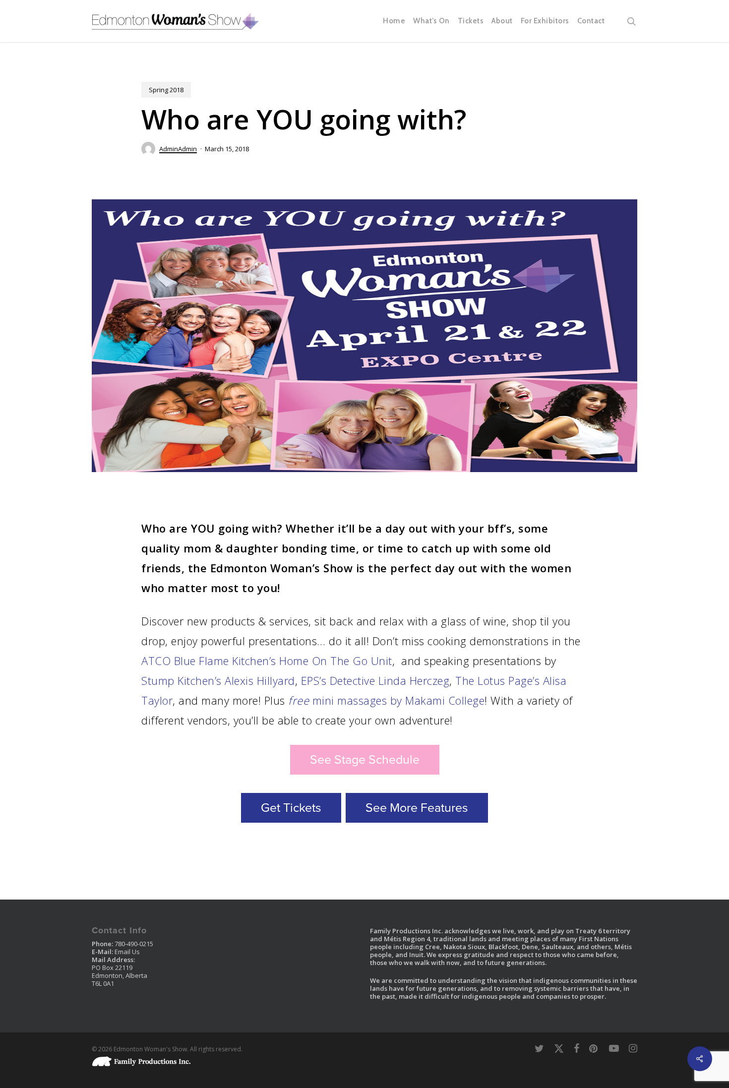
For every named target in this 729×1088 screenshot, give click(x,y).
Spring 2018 (166, 89)
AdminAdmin (178, 148)
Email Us (127, 951)
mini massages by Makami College (386, 700)
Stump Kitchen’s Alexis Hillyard (218, 680)
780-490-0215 (134, 943)
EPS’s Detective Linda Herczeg (375, 680)
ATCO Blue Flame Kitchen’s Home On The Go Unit (266, 660)
